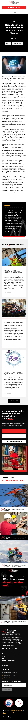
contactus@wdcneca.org (13, 677)
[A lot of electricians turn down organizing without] (14, 498)
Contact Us (5, 665)
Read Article (7, 292)
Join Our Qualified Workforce (14, 431)
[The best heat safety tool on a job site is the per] (14, 554)
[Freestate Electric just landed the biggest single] (14, 526)
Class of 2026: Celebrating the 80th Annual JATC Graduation (14, 321)
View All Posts (14, 400)
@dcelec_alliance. (12, 228)
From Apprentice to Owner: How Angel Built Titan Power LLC (13, 374)
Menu (15, 12)
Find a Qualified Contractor (14, 441)
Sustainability (17, 43)
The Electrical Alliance (16, 710)
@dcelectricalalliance (16, 480)
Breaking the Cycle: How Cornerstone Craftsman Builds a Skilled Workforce (13, 272)
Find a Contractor (7, 662)
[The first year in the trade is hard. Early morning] (14, 610)
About (4, 658)
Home (3, 656)
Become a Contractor (8, 660)
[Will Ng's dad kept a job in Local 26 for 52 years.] (14, 582)
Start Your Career (14, 7)
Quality (8, 43)
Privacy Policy (13, 712)
